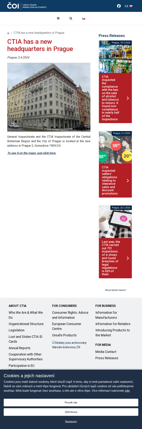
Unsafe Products (64, 335)
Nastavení (71, 421)
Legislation (16, 330)
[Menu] (58, 18)
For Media (103, 345)
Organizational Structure (26, 324)
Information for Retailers (113, 324)
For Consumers (64, 306)
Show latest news (115, 289)
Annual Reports (20, 348)
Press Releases (106, 358)
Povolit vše (71, 402)
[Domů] (8, 33)
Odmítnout (71, 411)
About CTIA (17, 306)
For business (105, 306)
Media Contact (105, 352)
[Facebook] (119, 6)
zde (127, 390)
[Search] (70, 18)
